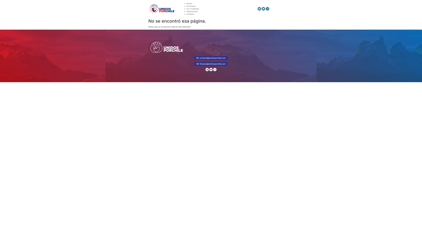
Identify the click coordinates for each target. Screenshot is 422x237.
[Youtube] (263, 9)
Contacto (190, 14)
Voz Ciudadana (192, 9)
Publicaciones (192, 11)
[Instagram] (267, 9)
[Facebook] (259, 9)
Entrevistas (191, 6)
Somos (189, 3)
